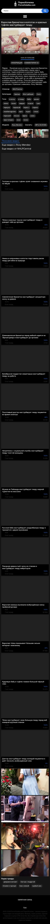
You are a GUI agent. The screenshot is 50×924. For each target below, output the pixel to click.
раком (36, 99)
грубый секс (37, 886)
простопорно (8, 120)
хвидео (22, 103)
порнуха (7, 107)
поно (18, 120)
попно (6, 103)
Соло (39, 94)
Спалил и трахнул (9, 886)
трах (38, 103)
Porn (25, 907)
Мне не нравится (18, 58)
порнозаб (7, 116)
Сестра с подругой (28, 882)
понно (26, 120)
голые (36, 111)
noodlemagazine (10, 111)
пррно (25, 116)
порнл (28, 111)
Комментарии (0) (32, 63)
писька (16, 116)
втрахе (30, 103)
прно (21, 111)
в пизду (21, 99)
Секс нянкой (24, 886)
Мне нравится (15, 58)
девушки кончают (10, 882)
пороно (35, 107)
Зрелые (17, 94)
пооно (13, 103)
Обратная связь (25, 900)
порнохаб (16, 107)
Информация (16, 63)
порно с (26, 107)
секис (32, 116)
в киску (12, 99)
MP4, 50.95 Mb (40, 125)
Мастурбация (28, 94)
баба (29, 99)
